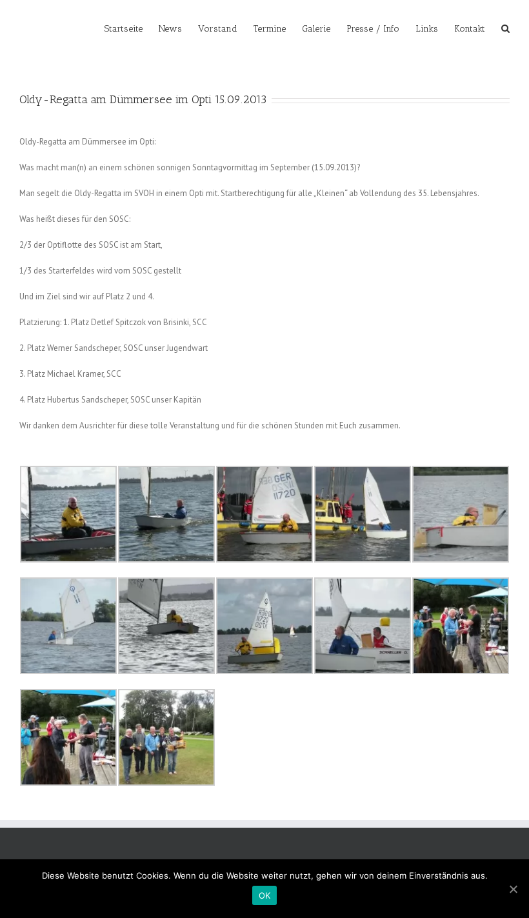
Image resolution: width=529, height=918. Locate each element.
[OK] (512, 889)
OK (265, 895)
